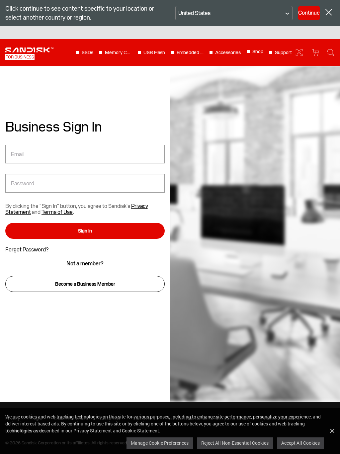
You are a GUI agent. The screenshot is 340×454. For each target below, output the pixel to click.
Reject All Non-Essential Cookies (235, 443)
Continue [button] (309, 12)
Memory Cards (118, 52)
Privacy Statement (92, 430)
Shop (257, 51)
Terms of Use (57, 212)
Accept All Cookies (300, 443)
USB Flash (154, 52)
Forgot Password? (26, 250)
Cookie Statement (140, 430)
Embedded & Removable (190, 52)
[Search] (331, 52)
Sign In (85, 231)
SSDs (87, 52)
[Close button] (329, 13)
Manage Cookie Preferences (160, 443)
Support (283, 52)
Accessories (228, 52)
